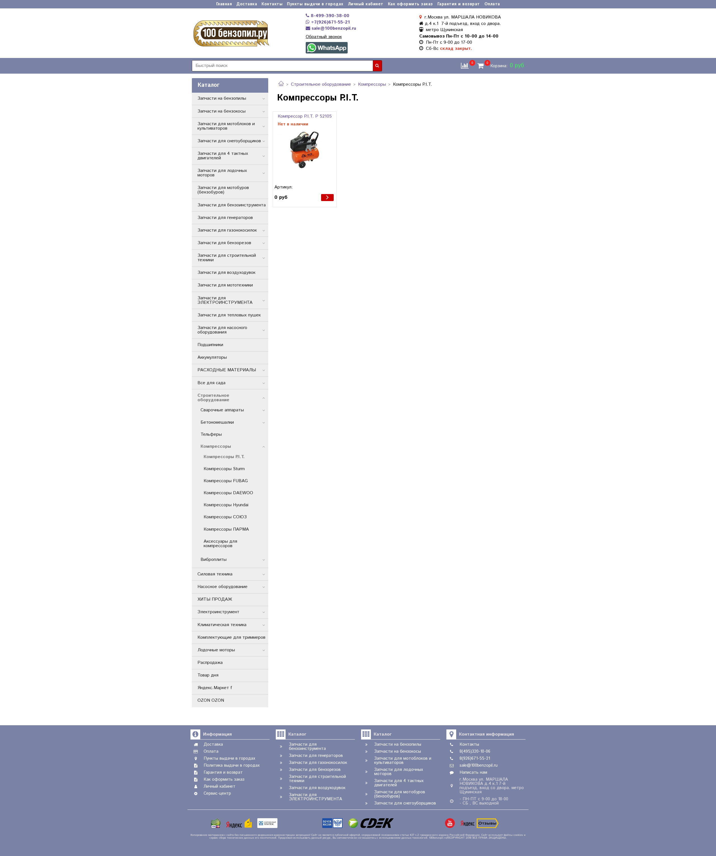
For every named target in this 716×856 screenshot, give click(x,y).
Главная (224, 4)
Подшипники (210, 345)
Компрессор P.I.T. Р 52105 (305, 116)
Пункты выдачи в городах (315, 4)
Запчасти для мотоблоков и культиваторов (226, 126)
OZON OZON (210, 700)
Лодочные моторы (216, 650)
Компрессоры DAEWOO (228, 493)
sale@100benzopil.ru (333, 28)
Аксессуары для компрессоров (220, 543)
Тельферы (211, 434)
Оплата (492, 4)
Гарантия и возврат (458, 4)
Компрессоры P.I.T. (224, 457)
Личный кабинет (365, 4)
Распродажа (210, 662)
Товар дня (207, 675)
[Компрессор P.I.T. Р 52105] (304, 150)
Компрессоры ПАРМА (226, 529)
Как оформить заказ (410, 4)
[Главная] (281, 84)
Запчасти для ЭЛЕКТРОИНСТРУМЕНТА (225, 300)
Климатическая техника (221, 625)
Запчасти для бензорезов (224, 243)
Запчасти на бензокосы (221, 111)
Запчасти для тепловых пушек (229, 315)
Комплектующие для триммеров (231, 637)
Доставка (246, 4)
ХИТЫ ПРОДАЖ (214, 599)
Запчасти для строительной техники (226, 257)
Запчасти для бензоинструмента (231, 205)
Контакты (272, 4)
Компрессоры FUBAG (226, 481)
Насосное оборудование (222, 587)
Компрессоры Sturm (224, 469)
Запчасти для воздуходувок (226, 272)
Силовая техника (214, 574)
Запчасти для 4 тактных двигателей (222, 155)
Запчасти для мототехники (225, 285)
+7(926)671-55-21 (330, 22)
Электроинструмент (218, 612)
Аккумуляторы (212, 357)
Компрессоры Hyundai (226, 505)
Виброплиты (214, 559)
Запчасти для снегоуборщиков (229, 141)
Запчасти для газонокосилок (227, 230)
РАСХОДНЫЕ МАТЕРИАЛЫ (226, 370)
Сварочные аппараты (222, 410)
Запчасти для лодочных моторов (222, 172)
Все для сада (211, 383)
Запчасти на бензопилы (221, 98)
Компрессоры (372, 84)
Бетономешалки (217, 422)
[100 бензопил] (231, 32)
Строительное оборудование (321, 84)
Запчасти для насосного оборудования (222, 330)
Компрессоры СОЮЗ (225, 517)
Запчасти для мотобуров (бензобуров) (223, 190)
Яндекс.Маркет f (214, 688)
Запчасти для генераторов (225, 217)
